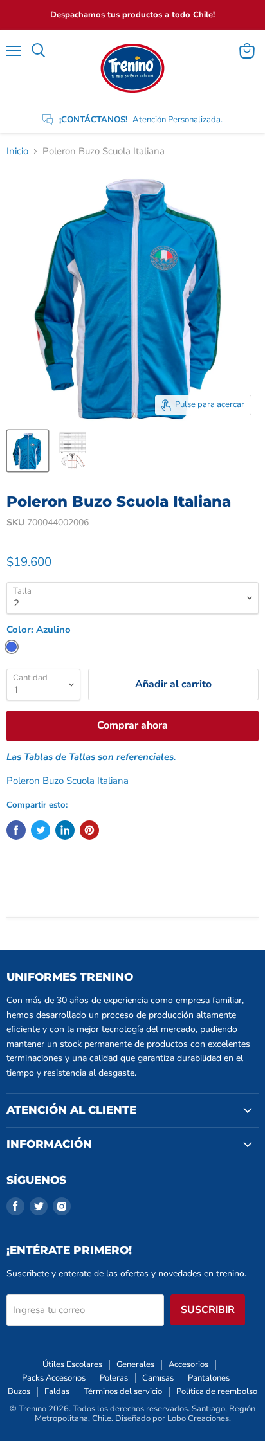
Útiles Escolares (72, 1364)
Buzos (19, 1391)
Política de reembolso (216, 1391)
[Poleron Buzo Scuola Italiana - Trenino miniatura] (27, 450)
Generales (135, 1364)
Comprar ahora (132, 725)
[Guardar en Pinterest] (89, 830)
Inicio (17, 151)
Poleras (114, 1378)
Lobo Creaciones (198, 1418)
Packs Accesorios (54, 1378)
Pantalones (209, 1378)
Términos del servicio (123, 1391)
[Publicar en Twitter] (40, 830)
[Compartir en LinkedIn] (65, 830)
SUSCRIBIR (208, 1310)
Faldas (56, 1391)
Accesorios (188, 1364)
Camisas (158, 1378)
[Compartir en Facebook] (16, 830)
